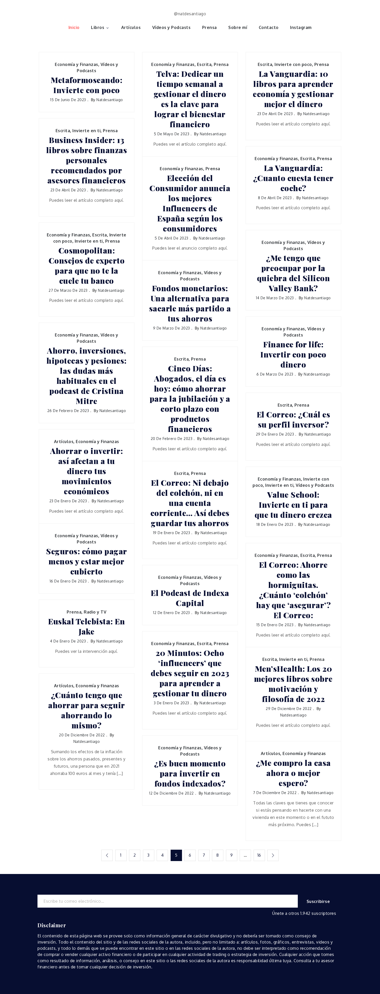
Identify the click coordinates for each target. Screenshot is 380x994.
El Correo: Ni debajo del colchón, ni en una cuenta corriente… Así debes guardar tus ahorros (190, 503)
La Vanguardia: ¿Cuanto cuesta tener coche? (293, 178)
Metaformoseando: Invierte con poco (86, 85)
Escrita (204, 64)
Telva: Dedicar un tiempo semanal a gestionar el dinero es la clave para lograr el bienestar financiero (190, 99)
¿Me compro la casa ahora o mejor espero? (293, 773)
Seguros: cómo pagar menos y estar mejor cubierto (86, 561)
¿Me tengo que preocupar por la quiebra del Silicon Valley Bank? (293, 273)
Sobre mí (237, 27)
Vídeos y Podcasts (171, 27)
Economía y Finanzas (76, 64)
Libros (97, 27)
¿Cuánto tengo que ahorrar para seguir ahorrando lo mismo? (86, 710)
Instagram (301, 27)
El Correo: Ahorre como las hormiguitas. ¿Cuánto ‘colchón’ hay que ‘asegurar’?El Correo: (293, 590)
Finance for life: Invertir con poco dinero (293, 354)
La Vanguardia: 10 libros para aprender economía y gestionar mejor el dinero (293, 89)
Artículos (131, 27)
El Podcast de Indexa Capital (190, 598)
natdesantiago (109, 100)
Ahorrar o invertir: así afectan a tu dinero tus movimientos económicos (86, 471)
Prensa (209, 27)
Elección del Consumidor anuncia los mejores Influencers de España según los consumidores (189, 203)
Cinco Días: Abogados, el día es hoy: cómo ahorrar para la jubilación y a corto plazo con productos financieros (190, 398)
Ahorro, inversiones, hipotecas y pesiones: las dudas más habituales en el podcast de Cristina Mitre (87, 376)
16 (259, 855)
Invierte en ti (86, 130)
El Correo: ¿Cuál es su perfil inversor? (293, 419)
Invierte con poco (293, 64)
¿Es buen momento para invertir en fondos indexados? (190, 773)
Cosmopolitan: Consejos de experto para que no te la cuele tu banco (87, 265)
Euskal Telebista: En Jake (86, 626)
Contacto (269, 27)
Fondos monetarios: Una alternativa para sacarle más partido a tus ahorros (190, 303)
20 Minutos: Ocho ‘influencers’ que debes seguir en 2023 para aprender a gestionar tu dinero (190, 673)
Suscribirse (318, 901)
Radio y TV (95, 612)
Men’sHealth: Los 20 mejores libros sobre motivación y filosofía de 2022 (293, 684)
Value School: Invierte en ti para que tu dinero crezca (293, 505)
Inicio (74, 27)
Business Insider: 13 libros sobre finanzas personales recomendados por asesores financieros (86, 160)
